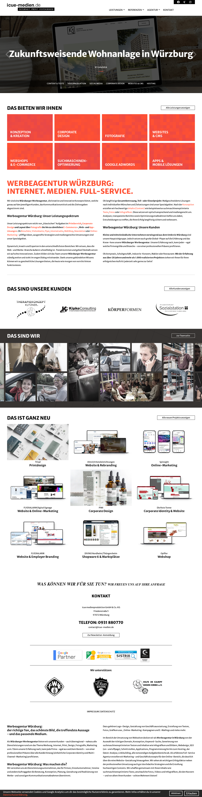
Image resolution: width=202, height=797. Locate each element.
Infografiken (126, 212)
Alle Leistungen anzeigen (178, 107)
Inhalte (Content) (136, 208)
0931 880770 (110, 622)
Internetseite (56, 231)
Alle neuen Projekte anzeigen (176, 417)
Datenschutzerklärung (15, 794)
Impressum (93, 711)
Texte (105, 212)
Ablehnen (176, 793)
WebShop (68, 231)
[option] (101, 54)
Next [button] (194, 54)
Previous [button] (8, 54)
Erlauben (191, 793)
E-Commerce (70, 227)
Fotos (112, 212)
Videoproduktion (76, 83)
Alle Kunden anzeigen (179, 288)
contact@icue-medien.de (101, 627)
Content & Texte (55, 83)
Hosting (151, 83)
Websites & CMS (135, 83)
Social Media (96, 83)
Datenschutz (107, 711)
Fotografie (36, 227)
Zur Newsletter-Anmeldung (101, 635)
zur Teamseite (183, 335)
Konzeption (188, 204)
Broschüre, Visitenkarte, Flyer (35, 231)
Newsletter (79, 231)
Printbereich (75, 223)
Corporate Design (115, 83)
